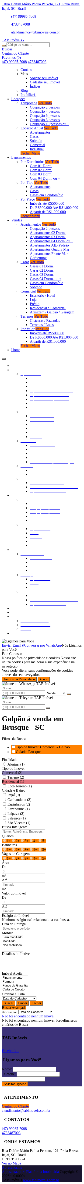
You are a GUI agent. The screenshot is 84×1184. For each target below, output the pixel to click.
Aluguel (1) (15, 764)
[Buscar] (4, 45)
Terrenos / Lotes (42, 325)
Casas (34, 136)
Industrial (37, 149)
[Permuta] (15, 982)
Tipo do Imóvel (13, 768)
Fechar (36, 1003)
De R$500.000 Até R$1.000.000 (54, 208)
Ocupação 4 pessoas (45, 111)
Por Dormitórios (32, 162)
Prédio (34, 304)
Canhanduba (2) (19, 800)
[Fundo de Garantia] (15, 986)
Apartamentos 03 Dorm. (48, 237)
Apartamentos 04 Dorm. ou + (51, 241)
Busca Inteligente (14, 827)
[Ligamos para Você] (18, 641)
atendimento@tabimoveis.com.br (35, 32)
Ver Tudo (45, 103)
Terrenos (27, 316)
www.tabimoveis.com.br (41, 1180)
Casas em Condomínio (46, 195)
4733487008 (20, 24)
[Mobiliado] (12, 941)
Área (5, 863)
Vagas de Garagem (16, 854)
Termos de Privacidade (19, 679)
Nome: (7, 1069)
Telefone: (9, 1074)
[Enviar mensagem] (69, 694)
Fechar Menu (30, 153)
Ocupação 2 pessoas (45, 107)
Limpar (22, 1003)
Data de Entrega (14, 924)
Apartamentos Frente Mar (49, 254)
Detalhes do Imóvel (16, 954)
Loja (33, 300)
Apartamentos (40, 132)
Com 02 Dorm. (41, 170)
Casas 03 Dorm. (42, 274)
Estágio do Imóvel (15, 916)
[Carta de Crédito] (15, 990)
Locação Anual (32, 128)
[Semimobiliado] (12, 937)
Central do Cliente (15, 1106)
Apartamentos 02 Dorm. (48, 233)
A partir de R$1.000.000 (48, 212)
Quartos (8, 836)
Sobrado (36, 141)
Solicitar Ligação (15, 1084)
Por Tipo (27, 182)
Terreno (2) (15, 777)
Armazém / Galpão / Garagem (52, 312)
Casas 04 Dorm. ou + (45, 279)
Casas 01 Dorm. (42, 266)
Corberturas (38, 258)
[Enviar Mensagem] (48, 708)
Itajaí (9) (13, 795)
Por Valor (28, 329)
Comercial (37, 145)
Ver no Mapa (11, 1163)
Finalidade (9, 760)
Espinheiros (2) (18, 804)
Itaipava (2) (15, 814)
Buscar (8, 1003)
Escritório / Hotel (42, 295)
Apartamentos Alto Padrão (49, 245)
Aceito (43, 679)
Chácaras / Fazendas (45, 320)
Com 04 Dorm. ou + (45, 178)
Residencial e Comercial (48, 308)
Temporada (29, 103)
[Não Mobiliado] (12, 945)
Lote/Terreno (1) (19, 786)
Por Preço (28, 199)
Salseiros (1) (16, 818)
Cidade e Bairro (13, 790)
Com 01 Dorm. (41, 166)
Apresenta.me (12, 1167)
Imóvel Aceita (12, 973)
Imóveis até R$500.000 (47, 203)
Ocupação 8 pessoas (45, 120)
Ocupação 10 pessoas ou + (49, 124)
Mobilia (7, 933)
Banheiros (9, 845)
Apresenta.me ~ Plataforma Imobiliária (30, 1172)
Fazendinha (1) (18, 809)
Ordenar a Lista (13, 994)
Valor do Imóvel (14, 893)
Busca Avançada (14, 1008)
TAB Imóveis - (13, 40)
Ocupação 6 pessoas (45, 116)
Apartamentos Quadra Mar (49, 249)
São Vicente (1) (18, 823)
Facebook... (10, 1051)
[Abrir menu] (4, 358)
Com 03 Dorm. (41, 174)
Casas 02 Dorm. (42, 270)
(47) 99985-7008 (23, 16)
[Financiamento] (15, 978)
